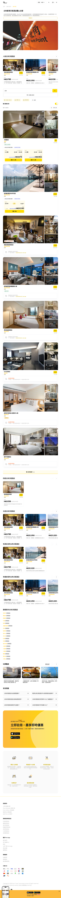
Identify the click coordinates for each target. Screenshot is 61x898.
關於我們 (5, 840)
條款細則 (5, 859)
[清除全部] (51, 90)
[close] (59, 891)
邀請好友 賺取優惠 (7, 812)
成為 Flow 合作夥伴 (7, 814)
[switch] (56, 104)
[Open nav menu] (56, 2)
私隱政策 (5, 857)
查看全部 (47, 664)
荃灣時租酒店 (6, 829)
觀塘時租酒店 (6, 823)
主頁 (4, 6)
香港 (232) (9, 6)
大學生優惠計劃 (6, 806)
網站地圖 (5, 848)
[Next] (56, 56)
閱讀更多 (30, 18)
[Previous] (52, 56)
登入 (53, 2)
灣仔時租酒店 (6, 825)
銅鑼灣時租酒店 (6, 827)
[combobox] (28, 90)
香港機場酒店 (6, 833)
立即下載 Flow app (7, 846)
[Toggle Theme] (48, 2)
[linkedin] (11, 890)
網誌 (4, 844)
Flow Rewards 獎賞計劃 (9, 808)
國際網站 (5, 850)
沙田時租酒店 (6, 831)
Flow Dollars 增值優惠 (8, 810)
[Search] (54, 90)
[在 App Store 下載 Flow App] (15, 733)
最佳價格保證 (6, 861)
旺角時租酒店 (6, 821)
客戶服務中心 (6, 842)
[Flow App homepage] (5, 2)
